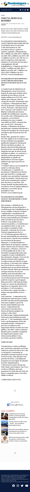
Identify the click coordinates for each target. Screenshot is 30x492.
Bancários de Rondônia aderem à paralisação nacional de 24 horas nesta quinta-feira (18, 431)
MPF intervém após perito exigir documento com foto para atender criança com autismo (19, 439)
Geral (3, 15)
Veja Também (7, 411)
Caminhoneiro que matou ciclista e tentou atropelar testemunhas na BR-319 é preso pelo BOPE (18, 416)
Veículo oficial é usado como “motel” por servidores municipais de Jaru (18, 423)
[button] (2, 4)
